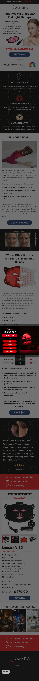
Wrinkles (10, 344)
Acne (10, 341)
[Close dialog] (37, 327)
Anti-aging (10, 348)
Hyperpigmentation (9, 351)
